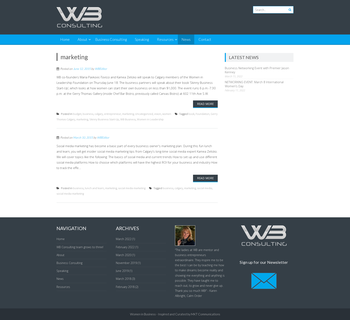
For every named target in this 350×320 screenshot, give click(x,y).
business (88, 114)
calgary (99, 114)
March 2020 (123, 255)
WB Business (128, 119)
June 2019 (122, 271)
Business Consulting (111, 39)
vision (157, 114)
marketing (128, 114)
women (166, 114)
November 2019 (126, 263)
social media (204, 188)
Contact (204, 39)
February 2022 (125, 247)
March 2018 (123, 279)
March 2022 (123, 239)
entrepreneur (112, 114)
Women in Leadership (150, 119)
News (186, 39)
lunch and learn (94, 188)
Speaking (142, 39)
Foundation (202, 114)
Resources (165, 39)
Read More (205, 104)
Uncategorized (144, 114)
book (191, 114)
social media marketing (131, 188)
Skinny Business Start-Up (104, 119)
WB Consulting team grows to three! (80, 247)
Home (65, 39)
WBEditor (101, 68)
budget (77, 114)
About (82, 39)
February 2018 (125, 287)
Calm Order (194, 296)
